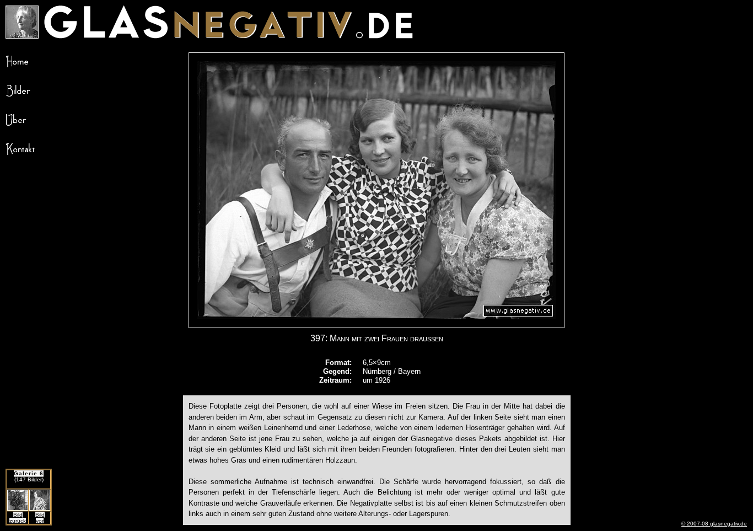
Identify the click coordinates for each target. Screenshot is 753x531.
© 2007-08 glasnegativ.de (714, 524)
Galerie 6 (29, 473)
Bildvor (40, 518)
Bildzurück (17, 518)
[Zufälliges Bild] (22, 35)
